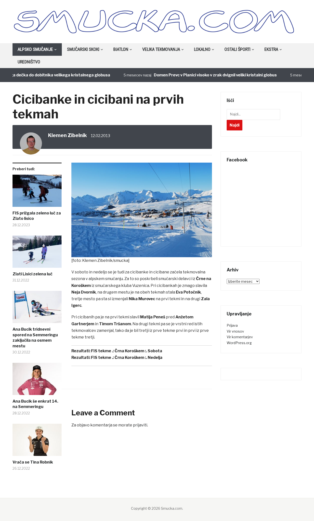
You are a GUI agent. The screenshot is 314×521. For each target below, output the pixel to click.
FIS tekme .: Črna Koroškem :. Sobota (126, 351)
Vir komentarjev (240, 337)
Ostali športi (237, 49)
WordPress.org (239, 343)
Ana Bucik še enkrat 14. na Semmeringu (35, 404)
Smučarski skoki (83, 49)
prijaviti (140, 425)
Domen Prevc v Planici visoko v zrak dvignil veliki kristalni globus (207, 75)
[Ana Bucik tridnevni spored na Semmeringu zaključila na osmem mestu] (37, 309)
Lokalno (202, 49)
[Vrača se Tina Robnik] (37, 442)
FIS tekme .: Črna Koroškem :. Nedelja (126, 357)
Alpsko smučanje (35, 49)
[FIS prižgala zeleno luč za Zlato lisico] (37, 193)
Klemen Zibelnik (67, 135)
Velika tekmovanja (161, 49)
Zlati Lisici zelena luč (32, 274)
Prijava (232, 325)
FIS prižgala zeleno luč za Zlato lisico (37, 216)
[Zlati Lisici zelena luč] (37, 253)
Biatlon (120, 49)
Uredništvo (29, 61)
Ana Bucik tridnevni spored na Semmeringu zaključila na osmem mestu (35, 337)
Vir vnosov (235, 331)
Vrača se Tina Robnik (33, 462)
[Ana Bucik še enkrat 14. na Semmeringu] (37, 381)
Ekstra (271, 49)
